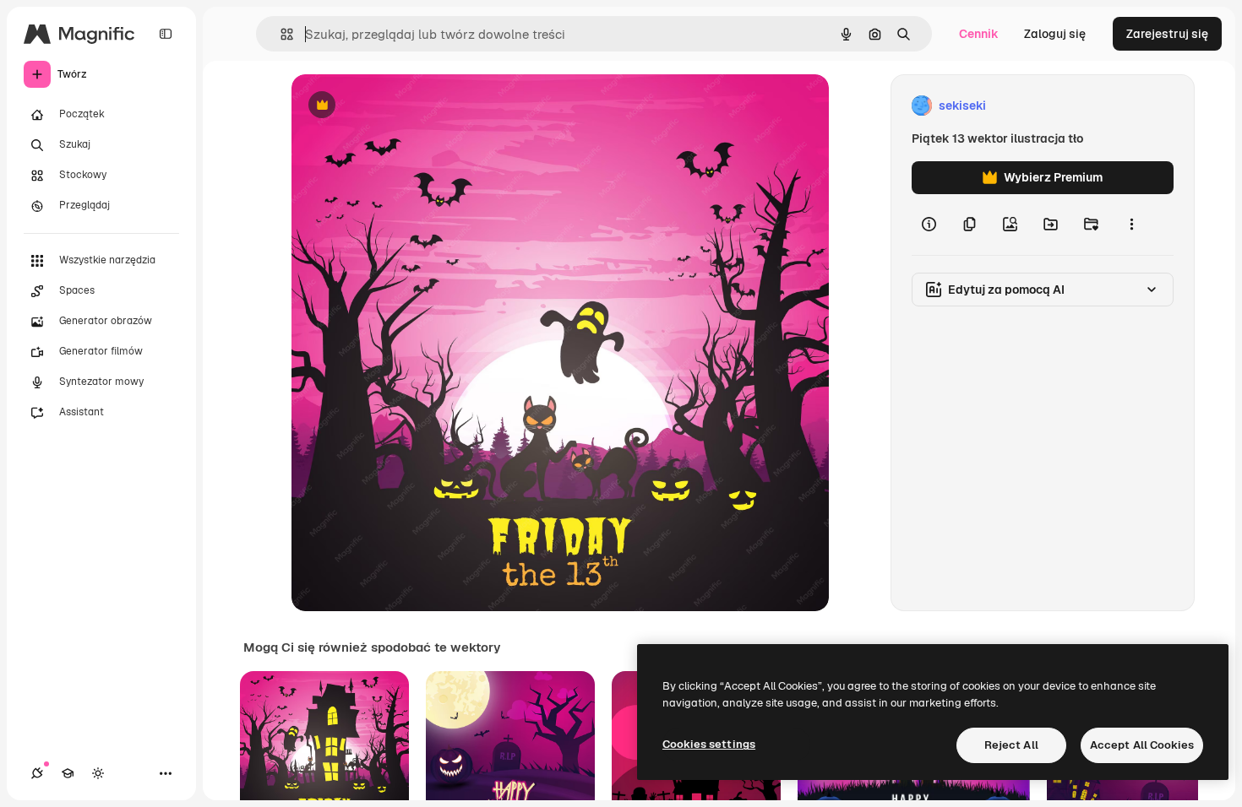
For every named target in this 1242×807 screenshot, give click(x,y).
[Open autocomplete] (280, 34)
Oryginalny (408, 106)
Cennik (979, 33)
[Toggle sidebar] (165, 33)
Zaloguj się (1055, 33)
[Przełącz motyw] (98, 773)
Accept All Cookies (1142, 745)
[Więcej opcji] (1131, 224)
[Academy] (67, 773)
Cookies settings (708, 744)
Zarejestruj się (1167, 33)
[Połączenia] (37, 773)
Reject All (1011, 745)
